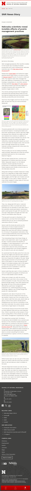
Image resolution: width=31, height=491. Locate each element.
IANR (5, 420)
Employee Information (10, 427)
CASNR (6, 422)
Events (3, 445)
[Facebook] (3, 405)
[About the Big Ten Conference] (4, 464)
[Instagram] (9, 406)
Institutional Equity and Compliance (8, 480)
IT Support (7, 434)
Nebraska (3, 8)
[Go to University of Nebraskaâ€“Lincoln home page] (3, 472)
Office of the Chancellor (8, 454)
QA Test (6, 479)
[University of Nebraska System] (13, 463)
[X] (6, 405)
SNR (6, 8)
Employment (5, 443)
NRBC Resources (8, 429)
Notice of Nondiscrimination (20, 480)
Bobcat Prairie (17, 49)
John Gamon (24, 84)
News (3, 452)
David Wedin (12, 73)
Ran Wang (15, 84)
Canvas (6, 415)
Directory (4, 441)
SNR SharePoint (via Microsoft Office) (14, 432)
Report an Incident (7, 457)
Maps (3, 450)
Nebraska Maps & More (10, 413)
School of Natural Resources (17, 4)
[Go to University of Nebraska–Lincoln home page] (3, 3)
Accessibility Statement (13, 479)
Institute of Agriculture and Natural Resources (16, 2)
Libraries (4, 447)
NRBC (5, 417)
